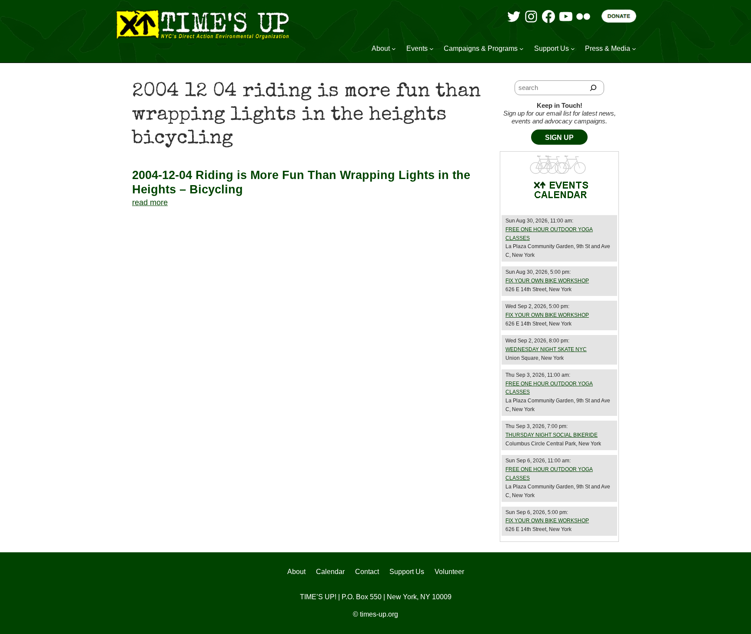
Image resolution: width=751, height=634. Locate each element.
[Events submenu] (431, 48)
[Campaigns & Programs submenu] (521, 48)
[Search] (593, 88)
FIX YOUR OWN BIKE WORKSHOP (547, 281)
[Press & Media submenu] (634, 48)
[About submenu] (394, 48)
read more (150, 202)
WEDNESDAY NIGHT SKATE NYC (546, 349)
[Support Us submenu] (573, 48)
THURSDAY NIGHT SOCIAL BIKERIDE (551, 435)
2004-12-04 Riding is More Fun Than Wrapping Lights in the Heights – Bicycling (301, 182)
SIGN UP (559, 137)
